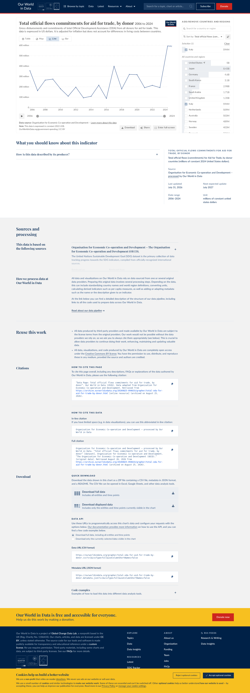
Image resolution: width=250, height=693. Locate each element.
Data (91, 6)
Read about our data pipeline (87, 310)
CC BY (62, 129)
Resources (113, 6)
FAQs (69, 651)
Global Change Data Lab (64, 633)
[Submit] (191, 6)
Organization (170, 644)
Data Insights (134, 649)
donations (61, 679)
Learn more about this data (103, 123)
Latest (101, 6)
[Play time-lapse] (21, 116)
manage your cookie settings (132, 686)
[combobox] (169, 6)
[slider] (37, 116)
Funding (168, 649)
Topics (130, 638)
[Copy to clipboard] (168, 384)
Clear (227, 44)
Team (166, 655)
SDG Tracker (133, 668)
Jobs (166, 661)
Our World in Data (26, 6)
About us (169, 638)
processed (173, 176)
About (129, 6)
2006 (30, 116)
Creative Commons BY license (100, 354)
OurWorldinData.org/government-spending (38, 129)
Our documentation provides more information (112, 527)
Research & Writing (211, 638)
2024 (172, 116)
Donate (224, 6)
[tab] (26, 39)
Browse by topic (75, 6)
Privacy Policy (108, 686)
